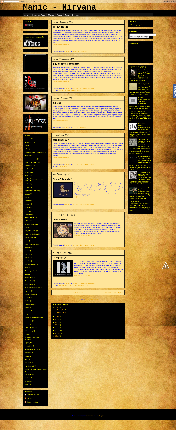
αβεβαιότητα (28, 142)
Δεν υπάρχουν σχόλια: (87, 88)
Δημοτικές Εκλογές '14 (32, 190)
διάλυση (27, 194)
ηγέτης (27, 241)
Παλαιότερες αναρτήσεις (113, 293)
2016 (57, 325)
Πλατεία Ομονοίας (30, 294)
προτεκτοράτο (29, 304)
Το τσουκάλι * (60, 219)
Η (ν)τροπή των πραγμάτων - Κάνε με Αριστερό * (144, 141)
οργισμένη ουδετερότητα (32, 287)
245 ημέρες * (59, 257)
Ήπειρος (27, 247)
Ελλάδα (27, 221)
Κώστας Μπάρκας (30, 264)
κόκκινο (27, 257)
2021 (57, 307)
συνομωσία (28, 321)
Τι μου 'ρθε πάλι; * (62, 179)
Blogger (100, 416)
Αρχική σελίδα (78, 293)
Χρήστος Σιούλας (32, 402)
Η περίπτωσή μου (38, 15)
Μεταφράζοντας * (143, 188)
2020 (57, 316)
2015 (57, 327)
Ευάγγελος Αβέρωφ (31, 230)
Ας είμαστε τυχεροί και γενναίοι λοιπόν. (144, 157)
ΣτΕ (87, 285)
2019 (57, 319)
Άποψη (59, 15)
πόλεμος (27, 297)
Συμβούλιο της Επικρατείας (33, 317)
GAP (26, 359)
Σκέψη (67, 15)
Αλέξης (27, 149)
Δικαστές (61, 285)
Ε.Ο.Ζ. (27, 211)
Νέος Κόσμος (29, 284)
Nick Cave (28, 362)
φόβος (27, 343)
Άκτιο (26, 145)
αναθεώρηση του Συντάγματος (34, 152)
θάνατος (27, 251)
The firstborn (63, 166)
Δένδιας (27, 184)
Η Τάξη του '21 (60, 27)
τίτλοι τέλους (29, 331)
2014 (57, 330)
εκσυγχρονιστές (30, 217)
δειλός (27, 175)
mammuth (89, 416)
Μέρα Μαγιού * (61, 140)
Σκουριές (27, 311)
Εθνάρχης (28, 214)
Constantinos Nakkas (33, 394)
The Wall (27, 378)
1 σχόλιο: (84, 51)
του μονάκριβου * (143, 84)
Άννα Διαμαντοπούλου (32, 162)
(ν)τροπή (27, 139)
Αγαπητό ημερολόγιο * (138, 111)
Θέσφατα (51, 15)
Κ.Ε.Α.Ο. (27, 254)
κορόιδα (61, 207)
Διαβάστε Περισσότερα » (61, 44)
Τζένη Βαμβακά (29, 327)
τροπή (27, 334)
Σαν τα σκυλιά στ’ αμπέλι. (66, 64)
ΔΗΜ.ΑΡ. (27, 187)
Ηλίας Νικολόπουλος (31, 244)
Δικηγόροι (68, 285)
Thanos (29, 398)
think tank (28, 381)
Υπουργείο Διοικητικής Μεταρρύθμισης (32, 338)
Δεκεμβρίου (61, 310)
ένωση (27, 227)
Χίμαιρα (57, 103)
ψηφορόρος (28, 346)
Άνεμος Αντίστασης (31, 159)
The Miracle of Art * (144, 70)
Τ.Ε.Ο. (27, 324)
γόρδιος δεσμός (30, 172)
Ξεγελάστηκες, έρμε (144, 172)
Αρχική (26, 15)
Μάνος (27, 267)
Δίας (26, 197)
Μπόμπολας (28, 281)
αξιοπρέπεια (28, 165)
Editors (27, 356)
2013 (57, 333)
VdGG (27, 384)
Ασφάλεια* (141, 124)
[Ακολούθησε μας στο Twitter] (166, 275)
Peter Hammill (29, 366)
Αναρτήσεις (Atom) (92, 299)
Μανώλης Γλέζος (30, 271)
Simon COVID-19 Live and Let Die (70, 90)
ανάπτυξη (28, 155)
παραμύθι (28, 291)
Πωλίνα (27, 307)
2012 (57, 336)
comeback (28, 353)
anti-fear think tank (31, 349)
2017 (57, 322)
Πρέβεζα (27, 301)
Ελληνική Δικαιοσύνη (78, 285)
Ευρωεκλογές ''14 (30, 237)
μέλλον (27, 274)
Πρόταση (75, 15)
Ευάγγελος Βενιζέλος (31, 234)
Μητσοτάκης (29, 277)
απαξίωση (28, 169)
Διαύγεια (27, 200)
